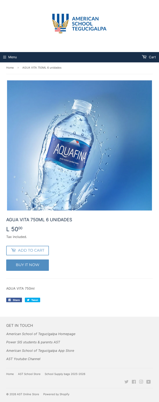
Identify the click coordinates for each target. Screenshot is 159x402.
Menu (12, 57)
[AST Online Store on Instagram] (141, 382)
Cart (152, 57)
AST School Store (29, 374)
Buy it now (27, 265)
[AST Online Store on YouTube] (148, 382)
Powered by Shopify (56, 394)
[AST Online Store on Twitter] (126, 382)
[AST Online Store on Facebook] (134, 382)
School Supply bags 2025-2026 (65, 374)
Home (10, 67)
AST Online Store (28, 394)
